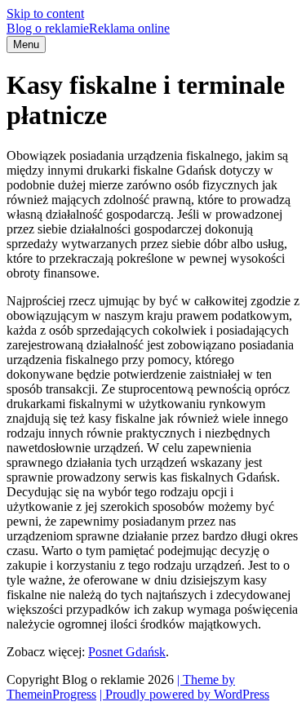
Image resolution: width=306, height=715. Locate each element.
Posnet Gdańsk (127, 652)
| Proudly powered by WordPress (184, 694)
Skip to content (45, 13)
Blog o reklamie (88, 28)
